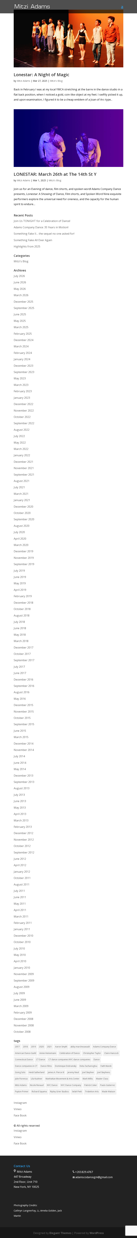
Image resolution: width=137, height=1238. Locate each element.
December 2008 (23, 1019)
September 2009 (24, 980)
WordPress (97, 1233)
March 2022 (21, 449)
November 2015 (24, 711)
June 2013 (20, 801)
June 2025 (20, 314)
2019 (33, 1046)
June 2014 (20, 763)
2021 (49, 1046)
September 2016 (24, 686)
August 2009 (21, 987)
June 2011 (20, 897)
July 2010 (19, 948)
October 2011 (22, 878)
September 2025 (24, 308)
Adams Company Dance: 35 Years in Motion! (41, 227)
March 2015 (21, 737)
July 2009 (19, 993)
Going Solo (20, 1072)
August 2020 (21, 526)
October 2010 (22, 942)
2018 (25, 1046)
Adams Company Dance (104, 1046)
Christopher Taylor (92, 1053)
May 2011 (20, 903)
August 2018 (21, 615)
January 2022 (22, 455)
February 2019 (23, 596)
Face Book (20, 1115)
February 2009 (23, 1012)
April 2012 (20, 865)
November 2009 (24, 974)
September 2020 (24, 519)
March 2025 (21, 327)
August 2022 (21, 430)
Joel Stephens (103, 1072)
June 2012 (20, 859)
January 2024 (22, 359)
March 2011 (21, 916)
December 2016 (23, 679)
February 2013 (23, 827)
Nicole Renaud (37, 1085)
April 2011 (20, 910)
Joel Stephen (88, 1072)
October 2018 (22, 609)
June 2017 (20, 673)
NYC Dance (52, 1085)
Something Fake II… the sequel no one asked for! (44, 233)
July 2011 (19, 891)
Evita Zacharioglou (88, 1066)
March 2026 (21, 295)
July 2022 (19, 436)
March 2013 (21, 820)
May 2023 (20, 378)
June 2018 (20, 628)
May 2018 (20, 635)
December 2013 (23, 775)
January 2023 (22, 398)
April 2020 (20, 538)
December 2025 (23, 301)
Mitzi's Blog (56, 80)
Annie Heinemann (47, 1053)
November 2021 (24, 468)
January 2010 (22, 968)
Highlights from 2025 (27, 246)
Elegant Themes (60, 1233)
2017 (17, 1046)
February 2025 (23, 334)
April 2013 (20, 814)
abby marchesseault (80, 1046)
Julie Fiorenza (21, 1078)
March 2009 (21, 1006)
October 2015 (22, 718)
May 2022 (20, 442)
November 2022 (24, 410)
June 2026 (20, 282)
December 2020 (23, 506)
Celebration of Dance (69, 1053)
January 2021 (22, 500)
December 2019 (23, 551)
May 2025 (20, 321)
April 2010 (20, 961)
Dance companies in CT (26, 1066)
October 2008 (22, 1032)
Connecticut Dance (24, 1059)
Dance (97, 1059)
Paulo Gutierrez (107, 1085)
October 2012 (22, 846)
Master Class (102, 1078)
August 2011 (21, 884)
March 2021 (21, 494)
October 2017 (22, 654)
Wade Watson (108, 1091)
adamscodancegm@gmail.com (94, 1177)
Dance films (46, 1066)
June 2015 (20, 731)
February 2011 (23, 923)
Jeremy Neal (73, 1072)
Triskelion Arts (92, 1091)
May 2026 (20, 289)
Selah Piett (77, 1091)
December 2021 (23, 462)
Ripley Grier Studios (59, 1091)
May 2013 (20, 807)
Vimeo (18, 1109)
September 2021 (24, 474)
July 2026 (19, 276)
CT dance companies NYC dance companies (69, 1059)
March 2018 (21, 641)
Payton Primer (21, 1091)
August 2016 (21, 692)
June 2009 (20, 1000)
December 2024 (23, 340)
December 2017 (23, 647)
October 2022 (22, 417)
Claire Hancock (111, 1053)
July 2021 (19, 487)
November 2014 (24, 750)
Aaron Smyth (61, 1046)
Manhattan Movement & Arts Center (62, 1078)
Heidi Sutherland (36, 1072)
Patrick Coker (90, 1085)
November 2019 (24, 558)
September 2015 (24, 724)
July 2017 (19, 667)
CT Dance (40, 1059)
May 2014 (20, 769)
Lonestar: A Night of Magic (41, 75)
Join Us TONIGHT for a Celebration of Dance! (42, 221)
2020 (41, 1046)
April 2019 (20, 590)
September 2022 (24, 423)
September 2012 (24, 852)
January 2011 (22, 929)
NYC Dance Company (71, 1085)
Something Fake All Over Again (33, 240)
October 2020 (22, 513)
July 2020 (19, 532)
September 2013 (24, 782)
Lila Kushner (36, 1078)
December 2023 (23, 366)
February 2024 (23, 353)
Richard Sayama (39, 1091)
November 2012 (24, 839)
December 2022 (23, 404)
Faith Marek (106, 1066)
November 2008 (24, 1025)
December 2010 (23, 936)
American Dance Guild (25, 1053)
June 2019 (20, 577)
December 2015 (23, 705)
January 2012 (22, 871)
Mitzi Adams (23, 80)
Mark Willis (88, 1078)
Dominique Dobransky (65, 1066)
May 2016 (20, 699)
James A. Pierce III (56, 1072)
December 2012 (23, 833)
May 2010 (20, 955)
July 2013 (19, 795)
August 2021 (21, 481)
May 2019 (20, 583)
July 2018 (19, 622)
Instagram (20, 1103)
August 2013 (21, 788)
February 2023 (23, 391)
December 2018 (23, 602)
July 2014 (19, 756)
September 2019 (24, 564)
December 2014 (23, 743)
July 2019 (19, 570)
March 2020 (21, 545)
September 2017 (24, 660)
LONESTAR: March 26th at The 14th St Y (55, 174)
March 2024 (21, 346)
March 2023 (21, 385)
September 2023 (24, 372)
